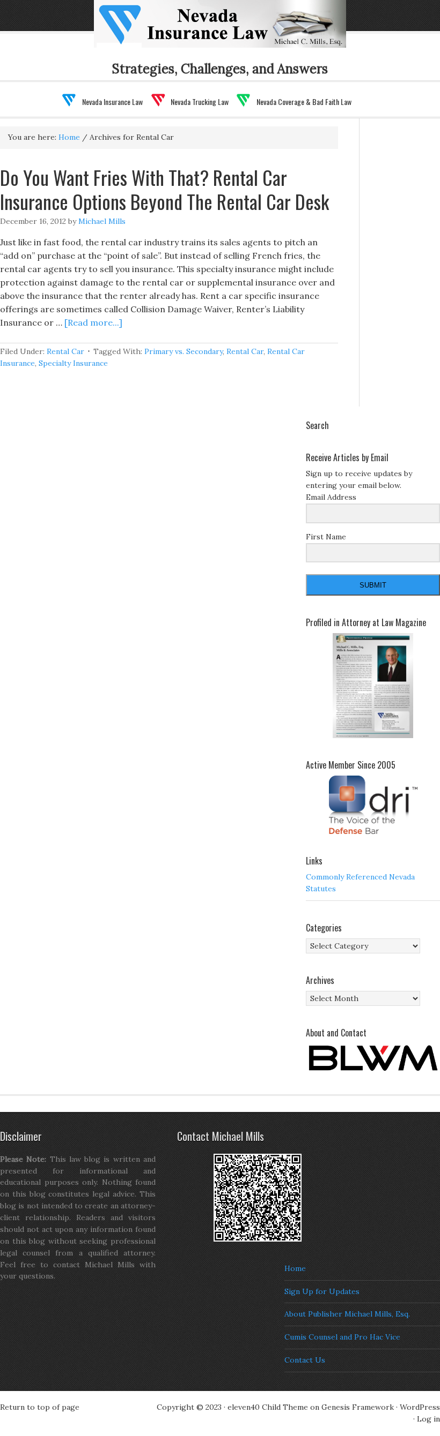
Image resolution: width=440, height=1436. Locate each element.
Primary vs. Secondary (183, 351)
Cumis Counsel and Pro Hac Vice (342, 1337)
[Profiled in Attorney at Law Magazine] (373, 685)
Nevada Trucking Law (200, 101)
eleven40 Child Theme (268, 1407)
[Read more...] (93, 322)
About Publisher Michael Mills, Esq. (347, 1314)
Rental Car (65, 351)
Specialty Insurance (73, 363)
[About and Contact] (373, 1058)
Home (295, 1268)
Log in (428, 1419)
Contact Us (304, 1360)
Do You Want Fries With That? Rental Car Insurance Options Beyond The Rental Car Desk (164, 189)
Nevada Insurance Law (112, 101)
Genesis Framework (357, 1407)
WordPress (420, 1407)
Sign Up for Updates (322, 1291)
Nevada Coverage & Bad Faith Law (303, 101)
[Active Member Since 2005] (373, 805)
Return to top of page (39, 1407)
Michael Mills (102, 221)
